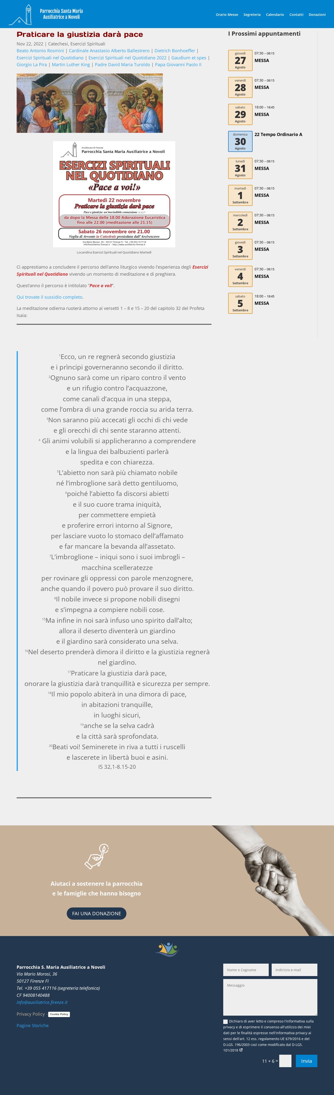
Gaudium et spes (188, 58)
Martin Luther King (71, 64)
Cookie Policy (59, 1014)
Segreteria (252, 14)
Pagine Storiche (33, 1025)
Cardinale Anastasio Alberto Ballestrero (109, 50)
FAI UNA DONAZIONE (96, 913)
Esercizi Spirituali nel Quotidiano (50, 58)
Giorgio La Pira (32, 64)
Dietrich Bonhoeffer (175, 50)
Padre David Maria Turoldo (122, 64)
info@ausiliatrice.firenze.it (42, 1002)
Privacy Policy (31, 1014)
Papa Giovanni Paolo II (178, 64)
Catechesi (58, 44)
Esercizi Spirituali (87, 44)
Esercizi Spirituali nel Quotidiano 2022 (128, 58)
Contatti (296, 14)
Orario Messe (227, 14)
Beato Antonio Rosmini (40, 50)
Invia (306, 1061)
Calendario (275, 14)
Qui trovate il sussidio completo (49, 297)
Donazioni (317, 14)
